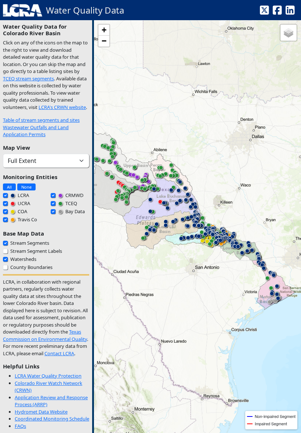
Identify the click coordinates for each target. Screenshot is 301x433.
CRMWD (73, 195)
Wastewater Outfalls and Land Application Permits (36, 131)
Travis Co (27, 219)
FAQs (20, 426)
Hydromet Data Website (41, 411)
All (9, 187)
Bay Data (74, 211)
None (26, 187)
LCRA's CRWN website (62, 107)
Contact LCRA (59, 353)
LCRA (23, 195)
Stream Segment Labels (36, 251)
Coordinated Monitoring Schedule (52, 418)
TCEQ (70, 203)
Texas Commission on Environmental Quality (45, 335)
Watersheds (23, 259)
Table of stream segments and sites (41, 120)
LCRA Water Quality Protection (48, 375)
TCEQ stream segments (28, 78)
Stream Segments (29, 243)
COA (22, 211)
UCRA (23, 203)
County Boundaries (31, 267)
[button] (202, 242)
